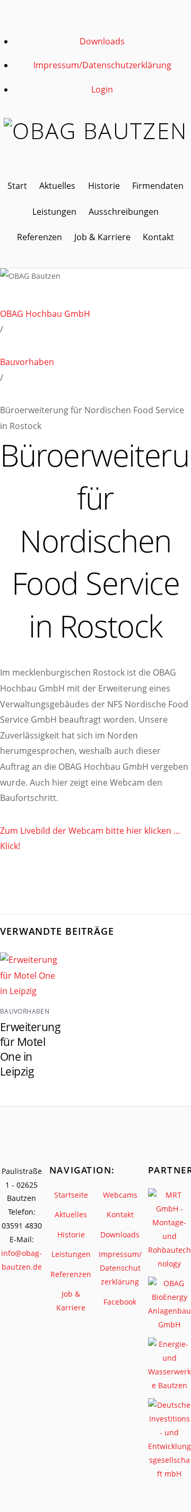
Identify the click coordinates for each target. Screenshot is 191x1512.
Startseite (71, 1195)
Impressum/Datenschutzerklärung (102, 65)
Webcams (120, 1195)
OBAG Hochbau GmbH (45, 314)
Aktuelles (57, 186)
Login (102, 89)
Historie (104, 186)
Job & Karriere (102, 237)
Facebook (119, 1302)
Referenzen (39, 237)
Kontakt (158, 237)
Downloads (102, 41)
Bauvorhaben (27, 362)
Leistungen (54, 211)
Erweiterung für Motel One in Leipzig (30, 1049)
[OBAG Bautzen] (95, 130)
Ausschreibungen (124, 211)
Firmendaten (158, 186)
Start (17, 186)
